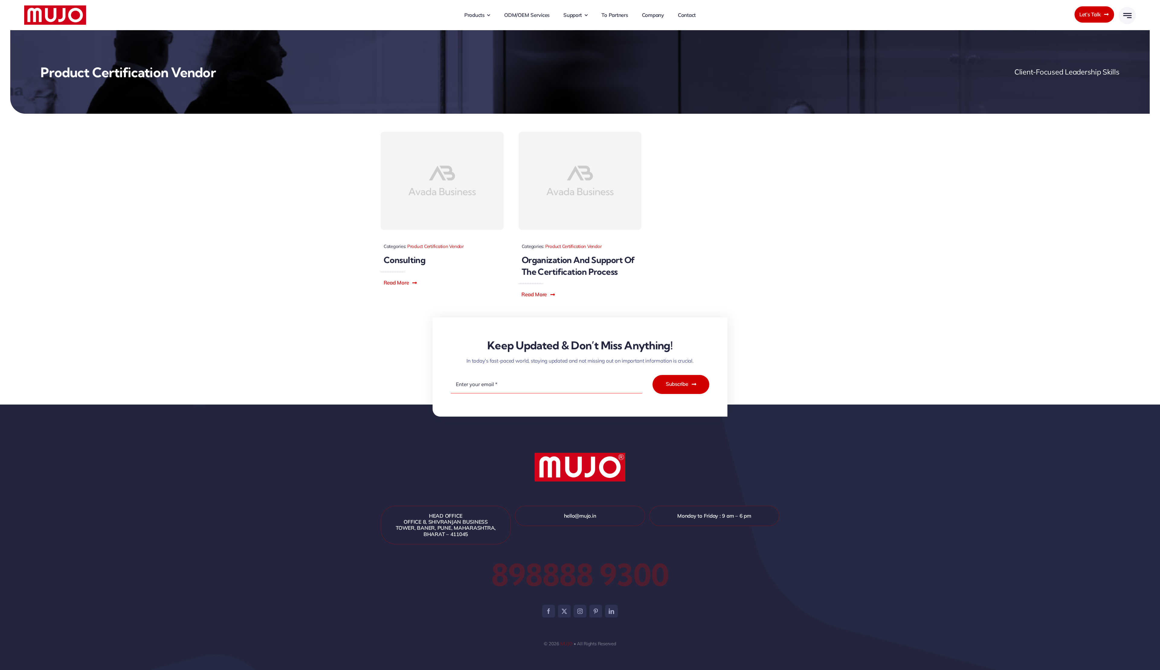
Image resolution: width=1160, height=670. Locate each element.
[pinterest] (595, 611)
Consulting (404, 260)
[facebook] (548, 611)
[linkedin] (611, 611)
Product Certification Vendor (435, 246)
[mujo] (55, 8)
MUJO (566, 643)
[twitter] (564, 611)
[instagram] (580, 611)
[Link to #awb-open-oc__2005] (1127, 15)
